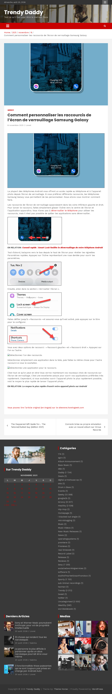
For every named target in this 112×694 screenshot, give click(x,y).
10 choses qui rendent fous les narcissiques (31, 638)
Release (62, 557)
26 (36, 497)
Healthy (62, 505)
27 (43, 497)
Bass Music (63, 465)
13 (43, 489)
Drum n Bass (64, 487)
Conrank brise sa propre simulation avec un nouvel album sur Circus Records (83, 427)
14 (50, 489)
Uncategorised (65, 601)
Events (61, 491)
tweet (61, 594)
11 (29, 489)
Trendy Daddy (23, 12)
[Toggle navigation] (7, 26)
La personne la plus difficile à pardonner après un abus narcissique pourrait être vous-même (31, 652)
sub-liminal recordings (69, 583)
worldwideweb (65, 609)
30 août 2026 (21, 631)
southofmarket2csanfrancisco (73, 576)
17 (22, 493)
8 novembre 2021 (15, 125)
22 (8, 497)
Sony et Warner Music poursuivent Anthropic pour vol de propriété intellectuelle (33, 625)
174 (59, 454)
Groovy (61, 502)
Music (61, 524)
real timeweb (64, 550)
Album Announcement (69, 461)
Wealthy (62, 605)
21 (50, 493)
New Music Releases (68, 531)
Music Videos (64, 528)
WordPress (97, 689)
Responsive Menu (105, 2)
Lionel (28, 125)
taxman (62, 587)
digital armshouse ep (68, 480)
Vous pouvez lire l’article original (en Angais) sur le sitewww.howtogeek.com (46, 407)
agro (60, 458)
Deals (61, 476)
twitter (61, 598)
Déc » (14, 505)
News (61, 535)
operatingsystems (67, 539)
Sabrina (33, 643)
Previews (62, 546)
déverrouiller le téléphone (64, 210)
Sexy (60, 564)
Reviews (62, 561)
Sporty (61, 579)
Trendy (61, 590)
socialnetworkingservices (70, 568)
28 (50, 497)
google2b (62, 498)
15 (8, 493)
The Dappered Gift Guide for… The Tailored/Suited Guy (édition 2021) (28, 425)
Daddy (61, 472)
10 (22, 489)
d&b (60, 469)
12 (36, 489)
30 (15, 501)
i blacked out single (68, 517)
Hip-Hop (62, 509)
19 (36, 493)
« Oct (6, 505)
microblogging (65, 520)
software (62, 572)
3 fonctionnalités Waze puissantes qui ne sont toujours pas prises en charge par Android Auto (33, 668)
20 (43, 493)
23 (15, 497)
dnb (60, 483)
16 (15, 493)
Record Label (64, 553)
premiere (62, 542)
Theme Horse (61, 689)
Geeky (11, 110)
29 (7, 501)
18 (29, 493)
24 (22, 497)
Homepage (63, 513)
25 (29, 497)
